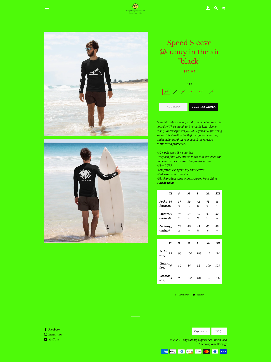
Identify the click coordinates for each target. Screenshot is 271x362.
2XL (211, 91)
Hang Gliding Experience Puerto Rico (203, 340)
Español (199, 331)
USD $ (217, 331)
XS (166, 91)
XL (201, 91)
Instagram (55, 334)
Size (189, 84)
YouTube (54, 339)
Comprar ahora (204, 107)
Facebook (54, 329)
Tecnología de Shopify (213, 344)
